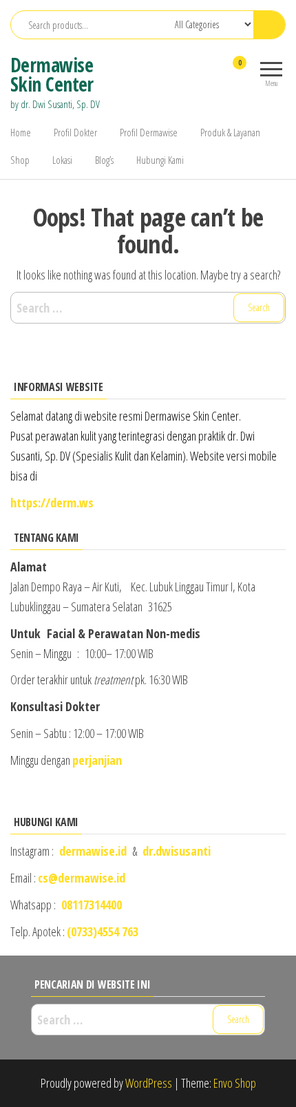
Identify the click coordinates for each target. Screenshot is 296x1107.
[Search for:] (148, 308)
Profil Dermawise (149, 132)
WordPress (148, 1083)
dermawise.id (93, 851)
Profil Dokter (75, 132)
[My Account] (215, 71)
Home (20, 132)
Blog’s (104, 160)
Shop (20, 160)
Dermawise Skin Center (52, 74)
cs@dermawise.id (81, 877)
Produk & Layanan (230, 132)
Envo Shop (234, 1083)
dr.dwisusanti (176, 851)
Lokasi (62, 160)
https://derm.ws (52, 502)
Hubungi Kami (160, 160)
